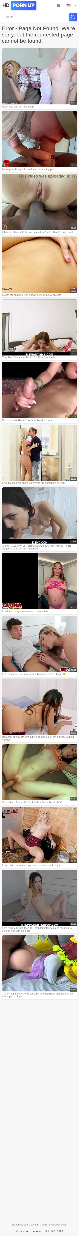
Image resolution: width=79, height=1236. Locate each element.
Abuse (37, 1231)
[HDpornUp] (19, 5)
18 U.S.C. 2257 (53, 1231)
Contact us (22, 1231)
